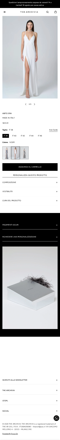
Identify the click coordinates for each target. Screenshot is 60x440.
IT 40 (14, 136)
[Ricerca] (47, 12)
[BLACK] (24, 152)
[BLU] (6, 152)
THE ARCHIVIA (15, 424)
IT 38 (6, 136)
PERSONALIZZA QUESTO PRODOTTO (30, 175)
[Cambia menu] (4, 12)
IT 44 (31, 136)
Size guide (53, 130)
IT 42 (23, 136)
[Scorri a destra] (34, 104)
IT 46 (40, 136)
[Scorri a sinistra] (25, 104)
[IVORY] (15, 152)
